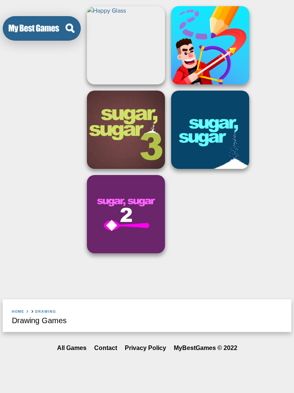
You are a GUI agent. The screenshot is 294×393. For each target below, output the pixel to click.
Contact (105, 348)
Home (18, 312)
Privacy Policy (145, 348)
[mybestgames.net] (33, 28)
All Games (72, 348)
